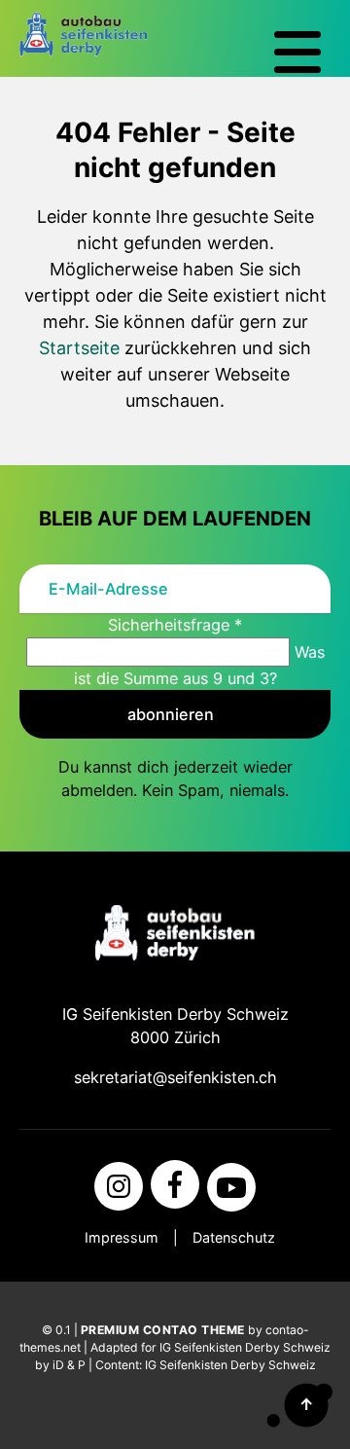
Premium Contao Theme (163, 1329)
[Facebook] (175, 1184)
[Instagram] (118, 1186)
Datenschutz (233, 1237)
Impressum (121, 1237)
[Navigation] (297, 52)
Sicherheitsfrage (175, 624)
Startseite (79, 348)
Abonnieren (170, 714)
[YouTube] (231, 1187)
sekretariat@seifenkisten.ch (175, 1077)
